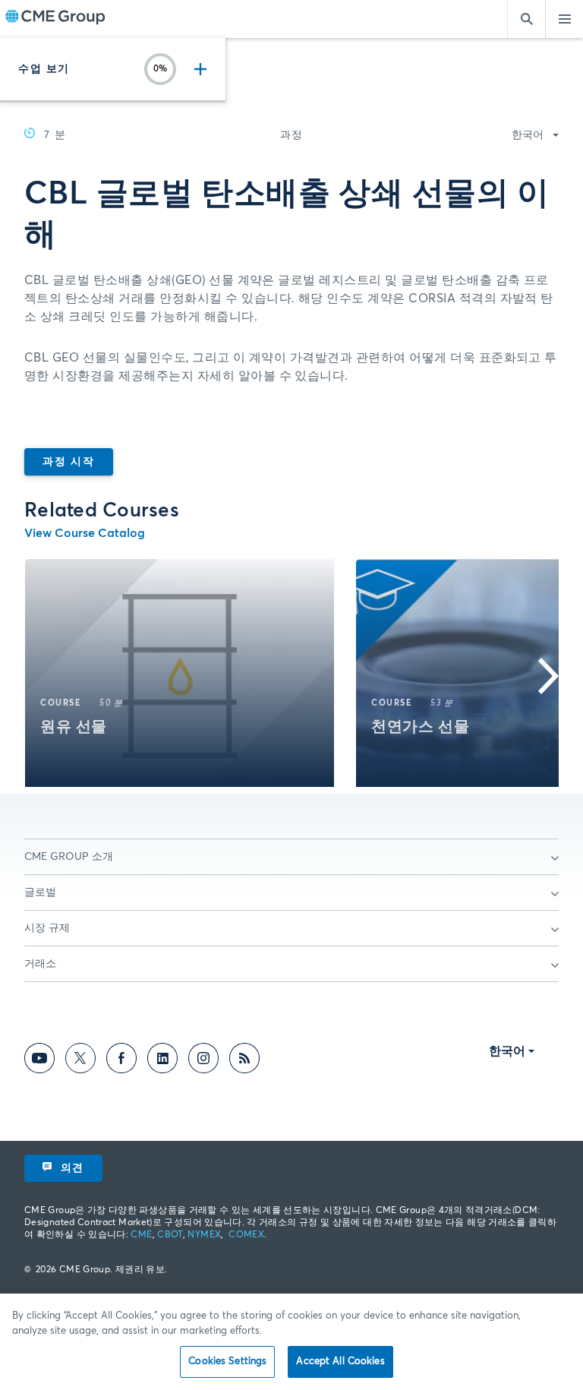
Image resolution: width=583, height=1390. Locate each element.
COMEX (246, 1235)
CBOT (169, 1235)
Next (534, 676)
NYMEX (204, 1235)
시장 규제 (47, 928)
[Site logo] (55, 19)
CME (141, 1235)
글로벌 (40, 892)
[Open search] (526, 19)
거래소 (40, 964)
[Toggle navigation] (564, 19)
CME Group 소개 (68, 856)
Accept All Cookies (340, 1361)
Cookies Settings (227, 1361)
